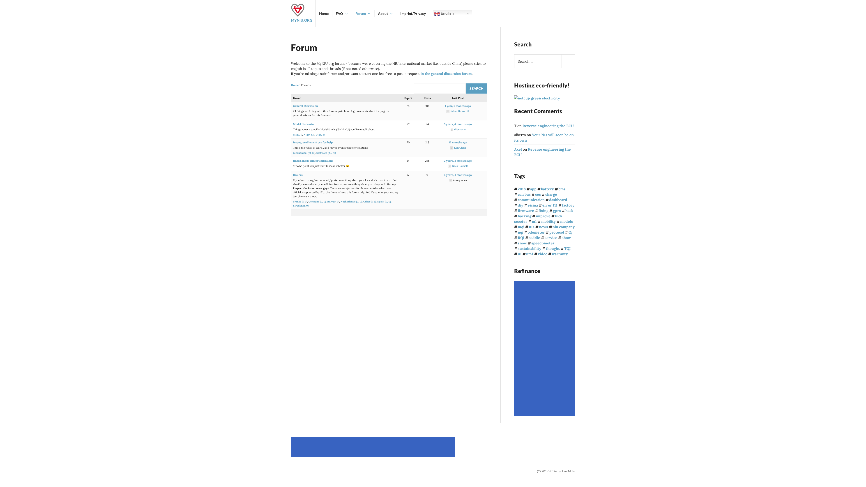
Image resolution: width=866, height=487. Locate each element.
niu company (564, 227)
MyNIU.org (301, 20)
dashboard (558, 200)
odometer (536, 232)
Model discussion (304, 124)
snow (522, 243)
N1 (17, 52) (309, 134)
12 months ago (458, 142)
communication (531, 200)
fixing (543, 210)
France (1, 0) (300, 201)
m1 (534, 221)
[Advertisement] (545, 348)
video (542, 254)
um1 (529, 254)
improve (543, 216)
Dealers (298, 175)
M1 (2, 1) (297, 134)
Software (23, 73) (326, 152)
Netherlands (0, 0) (351, 201)
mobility (548, 221)
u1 (520, 254)
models (566, 221)
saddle (534, 237)
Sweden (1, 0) (301, 205)
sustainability (529, 248)
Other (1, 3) (369, 201)
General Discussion (305, 106)
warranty (560, 254)
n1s (531, 227)
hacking (524, 216)
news (543, 227)
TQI (567, 248)
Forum (360, 13)
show (566, 237)
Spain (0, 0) (384, 201)
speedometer (543, 243)
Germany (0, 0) (317, 201)
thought (553, 248)
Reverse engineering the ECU (548, 126)
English (447, 13)
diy (520, 205)
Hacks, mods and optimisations (313, 160)
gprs (557, 210)
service (551, 237)
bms (562, 189)
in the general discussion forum (446, 73)
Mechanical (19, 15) (304, 152)
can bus (524, 194)
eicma (533, 205)
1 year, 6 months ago (458, 106)
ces (538, 194)
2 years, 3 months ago (458, 160)
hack (569, 210)
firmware (526, 210)
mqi (521, 227)
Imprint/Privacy (413, 13)
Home (324, 13)
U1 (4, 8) (320, 134)
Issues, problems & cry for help (313, 142)
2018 (522, 189)
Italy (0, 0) (333, 201)
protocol (556, 232)
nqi (520, 232)
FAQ (339, 13)
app (533, 189)
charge (551, 194)
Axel (518, 149)
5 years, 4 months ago (458, 124)
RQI (521, 237)
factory (568, 205)
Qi (570, 232)
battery (547, 189)
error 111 (549, 205)
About (383, 13)
